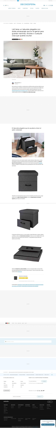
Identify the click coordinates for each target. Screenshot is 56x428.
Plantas (31, 23)
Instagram (50, 5)
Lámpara (35, 23)
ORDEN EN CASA (44, 8)
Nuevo (6, 5)
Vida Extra (12, 407)
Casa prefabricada (26, 23)
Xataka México (6, 418)
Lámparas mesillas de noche (39, 374)
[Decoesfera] (28, 3)
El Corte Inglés (19, 23)
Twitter (48, 5)
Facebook (46, 5)
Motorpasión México (34, 419)
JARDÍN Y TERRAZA (11, 8)
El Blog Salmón (49, 406)
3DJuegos (12, 406)
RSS (40, 390)
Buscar (8, 5)
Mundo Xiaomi (6, 412)
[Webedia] (6, 401)
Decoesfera (41, 407)
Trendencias (41, 406)
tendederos (6, 386)
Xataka (5, 406)
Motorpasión (34, 406)
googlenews (52, 5)
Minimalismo (14, 383)
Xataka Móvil (5, 407)
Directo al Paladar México (27, 419)
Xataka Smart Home (5, 411)
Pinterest (44, 5)
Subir (49, 401)
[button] (18, 82)
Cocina (22, 381)
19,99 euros (20, 271)
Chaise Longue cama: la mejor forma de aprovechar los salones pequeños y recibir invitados (21, 372)
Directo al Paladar (27, 406)
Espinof (19, 407)
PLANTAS (37, 8)
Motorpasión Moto (35, 407)
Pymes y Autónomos (48, 408)
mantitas (40, 162)
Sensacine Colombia (19, 420)
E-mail (21, 39)
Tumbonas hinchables (22, 374)
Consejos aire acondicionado (30, 374)
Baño (13, 381)
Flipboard (20, 39)
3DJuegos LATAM (13, 418)
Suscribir (44, 381)
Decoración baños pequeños (14, 374)
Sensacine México (20, 418)
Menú (4, 5)
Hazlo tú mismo (23, 383)
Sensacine (19, 406)
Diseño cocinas (47, 374)
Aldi (21, 386)
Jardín (15, 23)
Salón (16, 323)
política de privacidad (40, 383)
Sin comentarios (15, 39)
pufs (23, 323)
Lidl (22, 23)
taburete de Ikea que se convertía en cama (19, 90)
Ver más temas (6, 390)
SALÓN (19, 8)
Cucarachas (11, 23)
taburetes (19, 323)
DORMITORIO (25, 8)
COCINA (31, 8)
